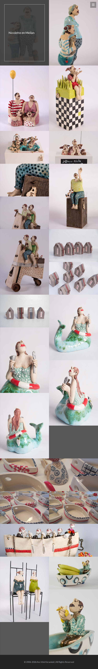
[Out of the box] (24, 147)
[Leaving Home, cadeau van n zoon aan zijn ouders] (24, 180)
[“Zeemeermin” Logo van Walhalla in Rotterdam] (73, 327)
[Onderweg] (24, 212)
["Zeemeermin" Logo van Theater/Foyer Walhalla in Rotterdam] (24, 360)
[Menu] (93, 5)
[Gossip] (24, 589)
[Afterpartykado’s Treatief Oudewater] (73, 245)
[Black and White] (73, 98)
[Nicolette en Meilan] (24, 33)
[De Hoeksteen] (24, 98)
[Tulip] (49, 540)
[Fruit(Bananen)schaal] (73, 573)
